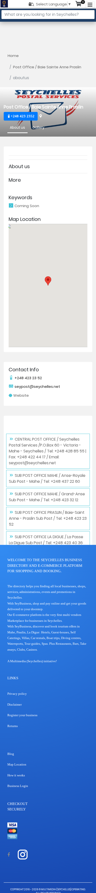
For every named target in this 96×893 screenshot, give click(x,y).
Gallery (38, 127)
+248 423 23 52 (28, 377)
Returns (12, 726)
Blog (10, 754)
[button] (48, 280)
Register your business (22, 715)
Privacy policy (17, 694)
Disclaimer (14, 704)
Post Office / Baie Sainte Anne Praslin (47, 67)
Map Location (16, 764)
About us (17, 127)
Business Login (17, 786)
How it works (16, 775)
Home (13, 55)
